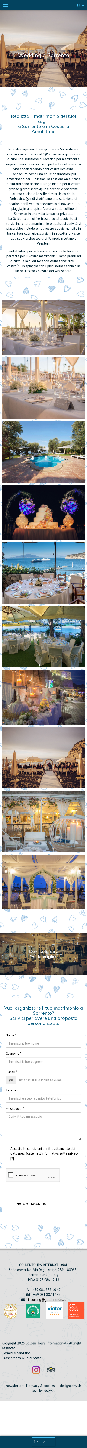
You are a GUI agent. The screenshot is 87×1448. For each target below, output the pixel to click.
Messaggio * (15, 1108)
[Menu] (5, 5)
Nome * (11, 1035)
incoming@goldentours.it (47, 1299)
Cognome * (13, 1053)
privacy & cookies (41, 1385)
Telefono (12, 1090)
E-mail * (11, 1072)
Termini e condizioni (16, 1353)
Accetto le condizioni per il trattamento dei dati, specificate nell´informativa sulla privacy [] (44, 1153)
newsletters (15, 1385)
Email (43, 1442)
